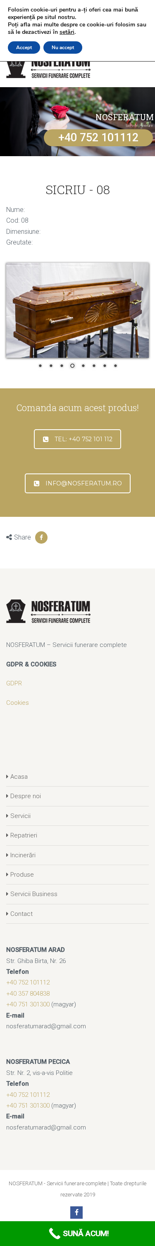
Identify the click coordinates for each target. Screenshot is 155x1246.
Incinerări (23, 855)
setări (67, 32)
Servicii (20, 816)
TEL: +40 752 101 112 (83, 439)
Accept (24, 47)
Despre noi (25, 796)
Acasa (19, 776)
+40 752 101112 (98, 137)
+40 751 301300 (28, 1004)
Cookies (17, 702)
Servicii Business (33, 894)
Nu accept (63, 47)
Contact (21, 914)
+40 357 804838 (28, 993)
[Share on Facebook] (41, 537)
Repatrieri (23, 835)
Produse (22, 874)
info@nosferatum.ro (83, 483)
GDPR (14, 683)
